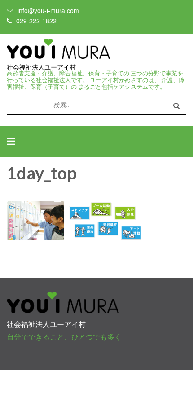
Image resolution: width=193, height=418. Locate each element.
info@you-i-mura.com (48, 10)
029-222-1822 (36, 20)
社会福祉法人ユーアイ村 (41, 67)
